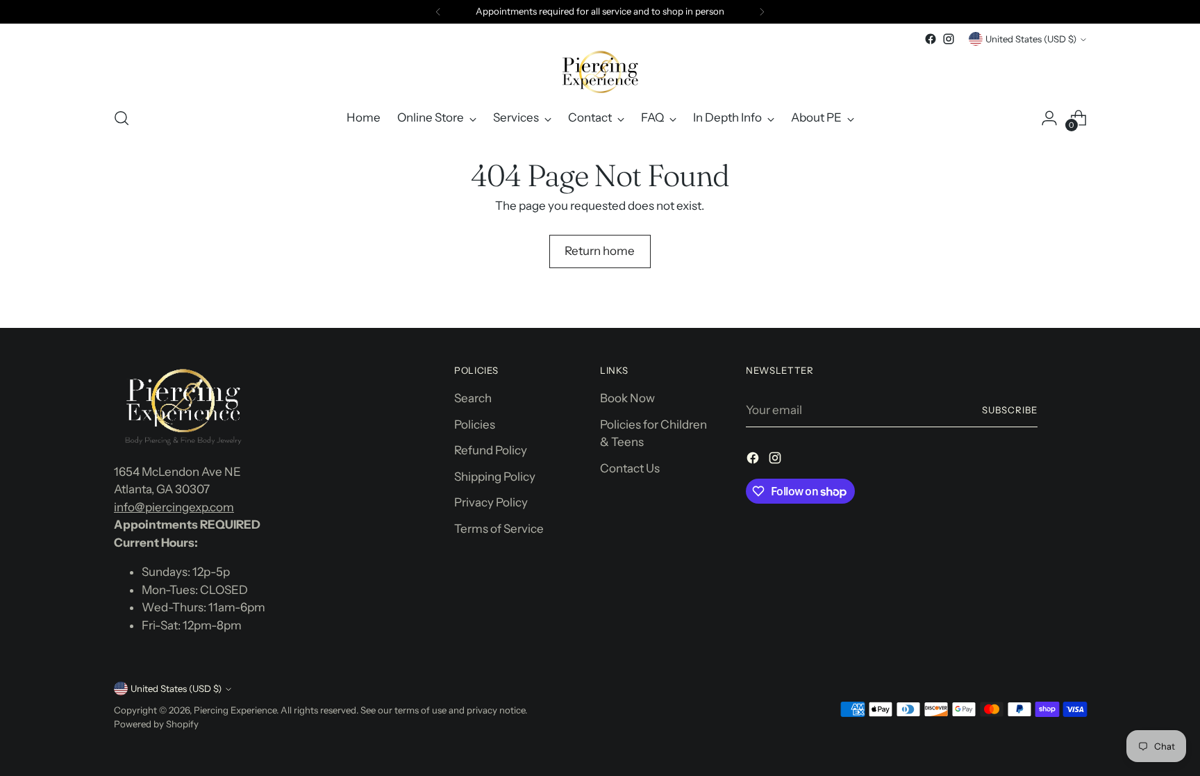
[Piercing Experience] (600, 71)
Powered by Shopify (156, 723)
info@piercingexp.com (174, 507)
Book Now (627, 398)
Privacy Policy (491, 502)
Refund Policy (490, 450)
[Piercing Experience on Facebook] (930, 39)
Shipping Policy (494, 477)
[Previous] (438, 12)
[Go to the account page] (1049, 118)
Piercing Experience (235, 710)
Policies (474, 424)
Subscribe (1010, 409)
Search (473, 398)
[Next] (762, 12)
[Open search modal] (121, 118)
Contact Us (630, 468)
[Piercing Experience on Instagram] (948, 39)
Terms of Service (499, 529)
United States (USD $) (1030, 38)
